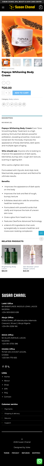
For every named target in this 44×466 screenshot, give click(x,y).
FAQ (6, 393)
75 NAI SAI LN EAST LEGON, (14, 352)
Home (7, 377)
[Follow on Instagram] (6, 367)
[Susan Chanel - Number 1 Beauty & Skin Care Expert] (22, 7)
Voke (28, 447)
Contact (7, 397)
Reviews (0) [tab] (7, 122)
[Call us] (8, 367)
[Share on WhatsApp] (4, 104)
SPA (6, 389)
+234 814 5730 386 (10, 344)
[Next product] (3, 83)
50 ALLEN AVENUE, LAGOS (14, 338)
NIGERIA (5, 341)
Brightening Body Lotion (9, 268)
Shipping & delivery (12, 414)
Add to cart (22, 93)
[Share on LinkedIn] (24, 104)
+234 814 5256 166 (9, 326)
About (7, 381)
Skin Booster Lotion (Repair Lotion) (31, 268)
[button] (3, 7)
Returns (8, 418)
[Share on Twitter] (12, 104)
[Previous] (5, 36)
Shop (6, 385)
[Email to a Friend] (16, 104)
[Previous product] (8, 83)
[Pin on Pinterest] (20, 104)
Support (8, 423)
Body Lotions (8, 69)
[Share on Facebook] (8, 104)
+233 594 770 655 (9, 358)
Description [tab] (7, 118)
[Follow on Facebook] (3, 367)
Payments (9, 409)
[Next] (39, 36)
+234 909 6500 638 (10, 312)
